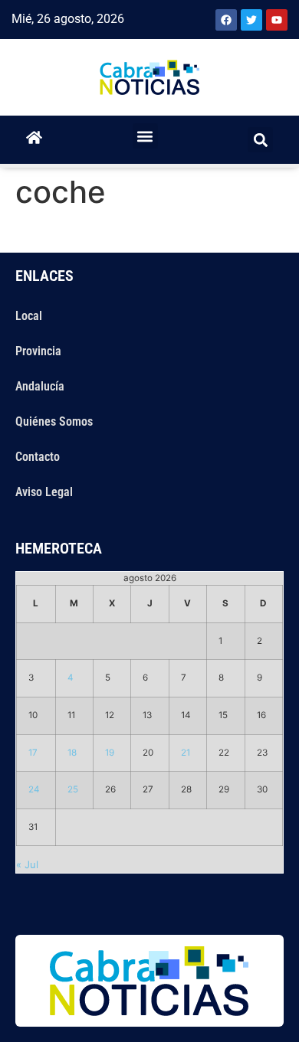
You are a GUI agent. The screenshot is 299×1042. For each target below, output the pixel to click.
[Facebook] (226, 20)
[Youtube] (277, 20)
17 (33, 752)
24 (34, 789)
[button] (145, 136)
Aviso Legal (44, 492)
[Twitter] (251, 20)
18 (72, 752)
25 (72, 789)
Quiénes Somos (54, 421)
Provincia (38, 351)
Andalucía (39, 386)
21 (185, 752)
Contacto (37, 456)
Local (28, 316)
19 (109, 752)
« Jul (27, 864)
